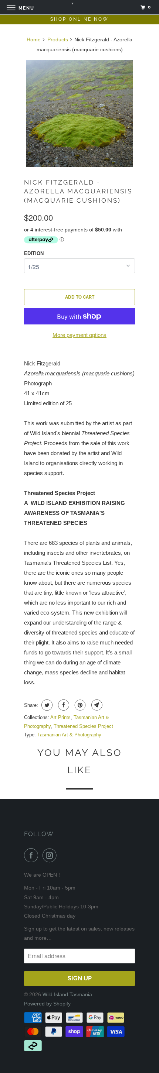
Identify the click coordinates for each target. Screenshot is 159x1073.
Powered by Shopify (47, 1004)
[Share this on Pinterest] (79, 705)
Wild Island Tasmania (67, 994)
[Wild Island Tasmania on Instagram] (51, 855)
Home (34, 39)
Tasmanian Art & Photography (69, 734)
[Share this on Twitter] (46, 705)
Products (57, 39)
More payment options (79, 335)
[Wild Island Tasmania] (79, 7)
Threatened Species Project (83, 726)
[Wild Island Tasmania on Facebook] (32, 855)
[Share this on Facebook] (62, 705)
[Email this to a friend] (95, 705)
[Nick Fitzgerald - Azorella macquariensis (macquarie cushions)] (79, 113)
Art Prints (60, 717)
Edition (34, 253)
